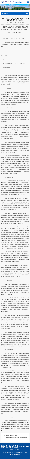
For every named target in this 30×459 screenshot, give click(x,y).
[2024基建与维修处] (11, 1)
